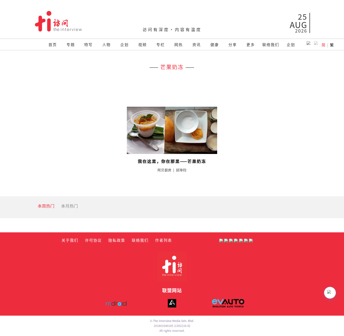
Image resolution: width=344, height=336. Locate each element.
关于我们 (70, 240)
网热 (178, 44)
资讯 (196, 44)
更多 (250, 44)
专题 (70, 44)
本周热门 (46, 206)
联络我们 (270, 44)
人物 (106, 44)
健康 (214, 44)
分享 (232, 44)
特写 (88, 44)
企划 (124, 44)
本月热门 (69, 206)
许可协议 (93, 240)
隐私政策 (116, 240)
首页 (52, 44)
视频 (142, 44)
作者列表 (163, 240)
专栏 (160, 44)
